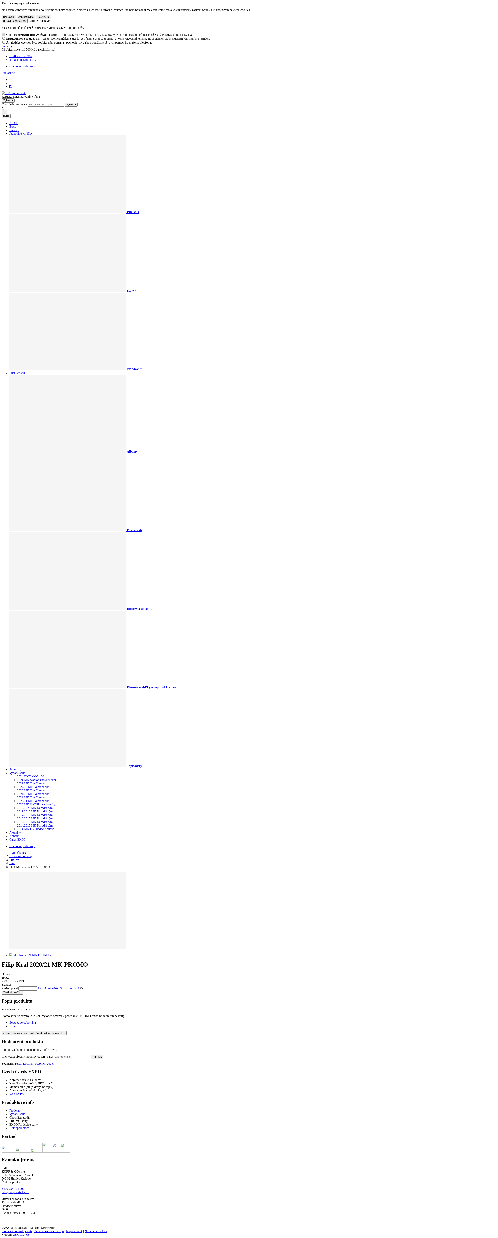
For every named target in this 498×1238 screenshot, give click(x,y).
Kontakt (14, 836)
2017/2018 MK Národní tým (35, 815)
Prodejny (14, 1110)
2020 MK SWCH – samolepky (36, 804)
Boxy (12, 126)
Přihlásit (97, 1056)
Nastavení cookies (96, 1231)
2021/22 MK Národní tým (33, 794)
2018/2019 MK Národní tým (35, 811)
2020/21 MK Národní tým (33, 801)
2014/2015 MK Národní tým (35, 825)
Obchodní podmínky (22, 66)
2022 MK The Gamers (31, 790)
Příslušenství (17, 373)
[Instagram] (10, 86)
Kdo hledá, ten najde (14, 104)
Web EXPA (16, 1094)
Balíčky (14, 130)
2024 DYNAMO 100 (30, 776)
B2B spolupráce (19, 1128)
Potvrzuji (7, 46)
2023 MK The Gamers (31, 783)
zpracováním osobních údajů (36, 1063)
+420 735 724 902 (13, 1188)
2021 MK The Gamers (31, 797)
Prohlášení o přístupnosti (17, 1231)
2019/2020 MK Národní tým (35, 808)
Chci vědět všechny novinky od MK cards (28, 1056)
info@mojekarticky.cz (15, 1192)
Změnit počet (10, 988)
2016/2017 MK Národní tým (35, 818)
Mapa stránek (74, 1231)
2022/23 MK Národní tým (33, 787)
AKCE (13, 123)
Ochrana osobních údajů (49, 1231)
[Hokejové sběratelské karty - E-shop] (14, 93)
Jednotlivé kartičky (20, 133)
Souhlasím (44, 16)
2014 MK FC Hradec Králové (35, 829)
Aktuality (15, 832)
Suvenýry (15, 769)
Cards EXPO (17, 839)
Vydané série (17, 773)
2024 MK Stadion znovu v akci (36, 780)
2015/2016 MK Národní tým (35, 822)
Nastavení (9, 16)
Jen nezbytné (26, 16)
